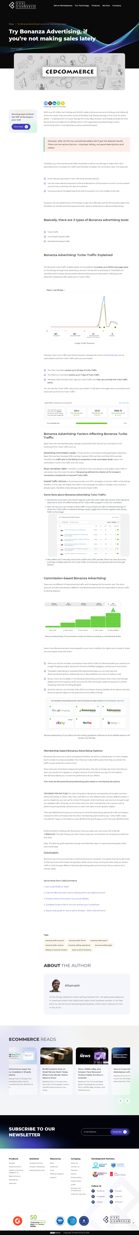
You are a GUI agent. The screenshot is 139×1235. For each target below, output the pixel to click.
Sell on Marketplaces (63, 6)
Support (53, 1177)
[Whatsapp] (58, 103)
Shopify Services (36, 1163)
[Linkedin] (54, 103)
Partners (74, 1170)
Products (96, 6)
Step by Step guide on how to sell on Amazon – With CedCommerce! (76, 911)
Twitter (100, 1202)
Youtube (118, 1191)
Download (18, 127)
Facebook (101, 1191)
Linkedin (118, 1196)
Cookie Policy (76, 1181)
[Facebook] (46, 103)
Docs (52, 1170)
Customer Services (78, 1194)
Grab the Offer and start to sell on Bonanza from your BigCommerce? (75, 893)
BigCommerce (14, 1176)
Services (106, 6)
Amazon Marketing (37, 1167)
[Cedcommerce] (116, 1219)
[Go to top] (133, 1222)
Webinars (54, 1167)
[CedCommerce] (22, 5)
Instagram (101, 1196)
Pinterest (118, 1202)
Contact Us (75, 1167)
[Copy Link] (63, 103)
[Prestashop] (99, 1174)
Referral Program (57, 1174)
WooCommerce (15, 1167)
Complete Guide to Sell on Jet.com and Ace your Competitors (72, 905)
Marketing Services (37, 1170)
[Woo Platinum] (118, 1165)
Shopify (12, 1163)
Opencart (12, 1183)
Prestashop (13, 1180)
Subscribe (117, 1132)
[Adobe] (118, 1174)
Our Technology (82, 6)
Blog (52, 1163)
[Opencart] (99, 1165)
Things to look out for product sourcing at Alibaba (67, 899)
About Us (74, 1163)
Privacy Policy (76, 1177)
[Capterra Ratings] (17, 1221)
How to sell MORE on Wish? (57, 887)
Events (73, 1174)
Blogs (11, 24)
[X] (50, 103)
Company (116, 6)
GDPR (73, 1185)
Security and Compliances (76, 1189)
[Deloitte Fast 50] (37, 1221)
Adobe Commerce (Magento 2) (16, 1171)
